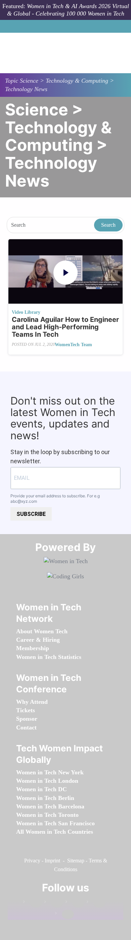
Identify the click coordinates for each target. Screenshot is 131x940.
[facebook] (32, 903)
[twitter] (96, 903)
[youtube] (64, 914)
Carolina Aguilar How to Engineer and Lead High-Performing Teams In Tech (65, 326)
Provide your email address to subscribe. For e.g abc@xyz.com (55, 498)
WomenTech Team (73, 344)
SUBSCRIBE (31, 514)
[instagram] (75, 903)
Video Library (26, 312)
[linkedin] (53, 903)
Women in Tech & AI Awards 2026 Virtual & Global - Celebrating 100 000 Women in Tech (68, 10)
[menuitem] (42, 631)
